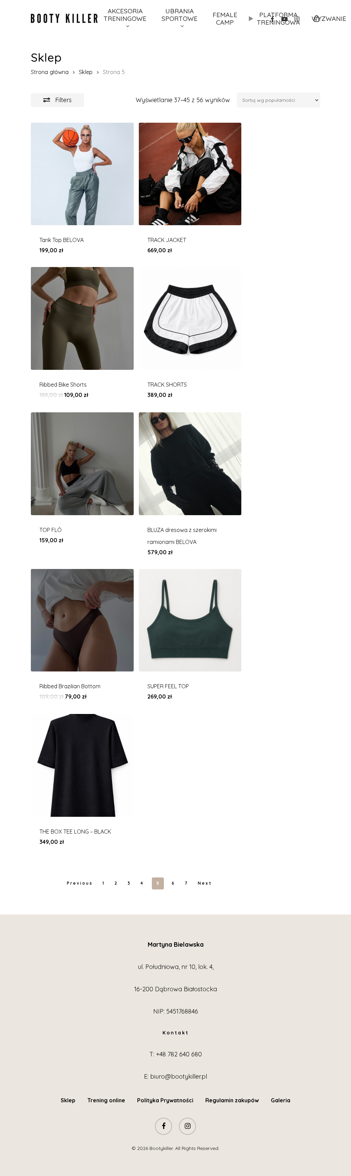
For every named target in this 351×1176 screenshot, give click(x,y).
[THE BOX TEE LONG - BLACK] (82, 765)
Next (205, 883)
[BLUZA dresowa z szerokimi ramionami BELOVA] (190, 463)
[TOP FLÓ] (82, 463)
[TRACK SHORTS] (190, 318)
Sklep (86, 71)
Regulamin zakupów (232, 1100)
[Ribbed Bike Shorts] (82, 318)
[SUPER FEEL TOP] (190, 620)
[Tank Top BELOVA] (82, 174)
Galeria (280, 1100)
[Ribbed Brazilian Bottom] (82, 620)
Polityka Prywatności (165, 1100)
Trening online (106, 1100)
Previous (80, 883)
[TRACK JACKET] (190, 174)
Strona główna (50, 71)
